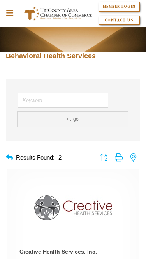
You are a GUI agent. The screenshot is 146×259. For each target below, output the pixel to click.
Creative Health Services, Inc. (58, 252)
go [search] (76, 119)
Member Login (119, 6)
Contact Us (119, 20)
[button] (9, 158)
